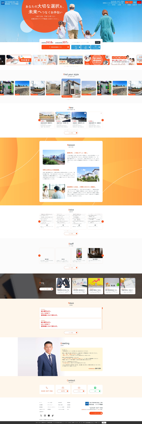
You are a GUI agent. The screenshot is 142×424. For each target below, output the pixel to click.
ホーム (109, 4)
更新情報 (40, 407)
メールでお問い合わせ (95, 413)
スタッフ (124, 4)
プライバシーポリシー (51, 407)
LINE (95, 391)
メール (79, 391)
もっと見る (71, 132)
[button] (64, 66)
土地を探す (60, 402)
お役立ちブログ (42, 409)
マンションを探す (61, 407)
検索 (98, 42)
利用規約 (49, 409)
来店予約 (63, 391)
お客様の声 (134, 4)
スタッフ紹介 (50, 402)
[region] (71, 318)
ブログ (139, 4)
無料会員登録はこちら (56, 47)
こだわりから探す (61, 409)
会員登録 (126, 2)
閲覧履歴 (135, 2)
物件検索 (113, 4)
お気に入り (139, 2)
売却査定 (129, 4)
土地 (76, 48)
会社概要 (119, 4)
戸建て (85, 48)
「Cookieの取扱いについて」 (89, 422)
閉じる (104, 422)
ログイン (130, 2)
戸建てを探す (60, 404)
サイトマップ (50, 404)
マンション (95, 48)
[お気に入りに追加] (53, 113)
